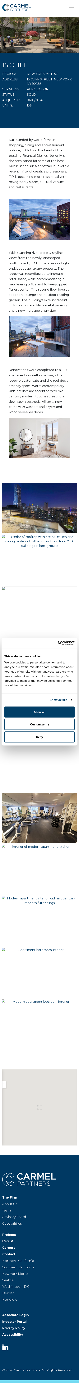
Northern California (18, 1261)
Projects (9, 1235)
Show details (58, 699)
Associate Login (15, 1315)
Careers (8, 1248)
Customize (37, 724)
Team (6, 1210)
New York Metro (15, 1274)
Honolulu (9, 1299)
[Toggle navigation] (71, 7)
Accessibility (12, 1334)
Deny (39, 736)
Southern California (18, 1267)
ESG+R (7, 1241)
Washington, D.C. (16, 1286)
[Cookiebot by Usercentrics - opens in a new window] (58, 642)
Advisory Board (14, 1217)
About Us (9, 1204)
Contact (8, 1254)
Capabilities (12, 1223)
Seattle (8, 1280)
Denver (8, 1293)
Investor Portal (14, 1321)
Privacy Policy (13, 1328)
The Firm (9, 1197)
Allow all (39, 711)
